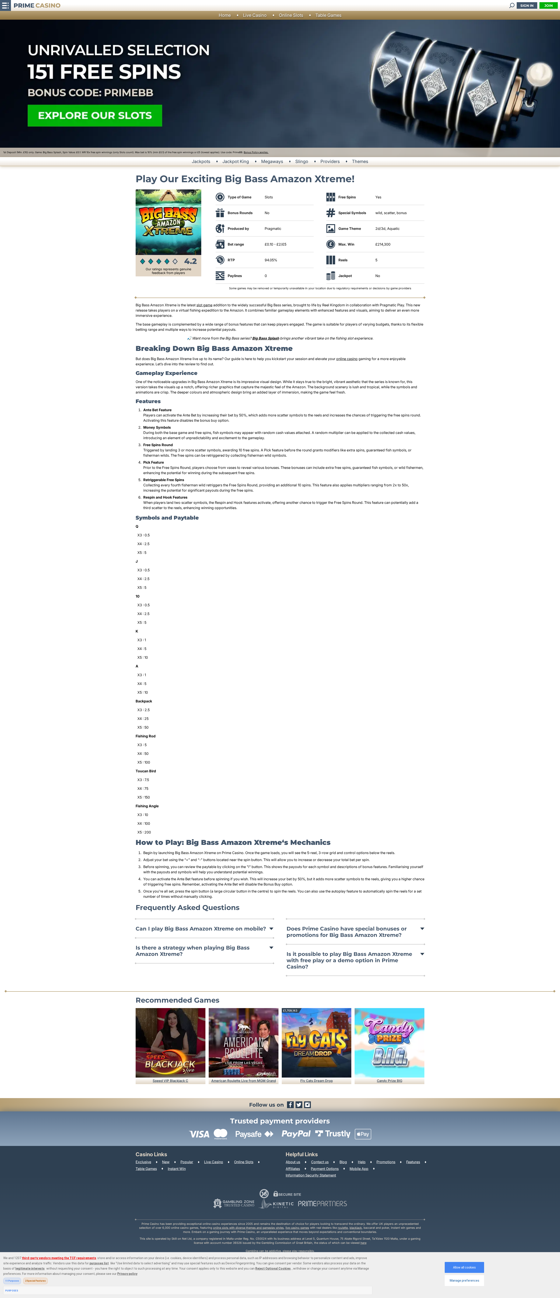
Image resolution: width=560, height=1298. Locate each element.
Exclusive (143, 1162)
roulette (343, 1227)
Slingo (301, 161)
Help (362, 1162)
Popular (186, 1162)
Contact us (320, 1162)
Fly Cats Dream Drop (316, 1081)
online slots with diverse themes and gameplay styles (248, 1227)
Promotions (385, 1162)
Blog (343, 1162)
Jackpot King (235, 161)
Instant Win (177, 1168)
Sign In (527, 5)
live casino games (297, 1227)
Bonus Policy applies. (256, 152)
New (166, 1162)
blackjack (356, 1227)
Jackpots (201, 161)
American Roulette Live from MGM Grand (243, 1081)
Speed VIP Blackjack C (170, 1081)
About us (293, 1162)
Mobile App (359, 1168)
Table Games (328, 15)
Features (413, 1162)
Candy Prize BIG (389, 1081)
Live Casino (255, 15)
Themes (360, 161)
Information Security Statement (311, 1175)
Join (548, 5)
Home (225, 15)
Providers (330, 161)
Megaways (272, 161)
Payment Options (325, 1168)
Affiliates (293, 1168)
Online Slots (291, 15)
